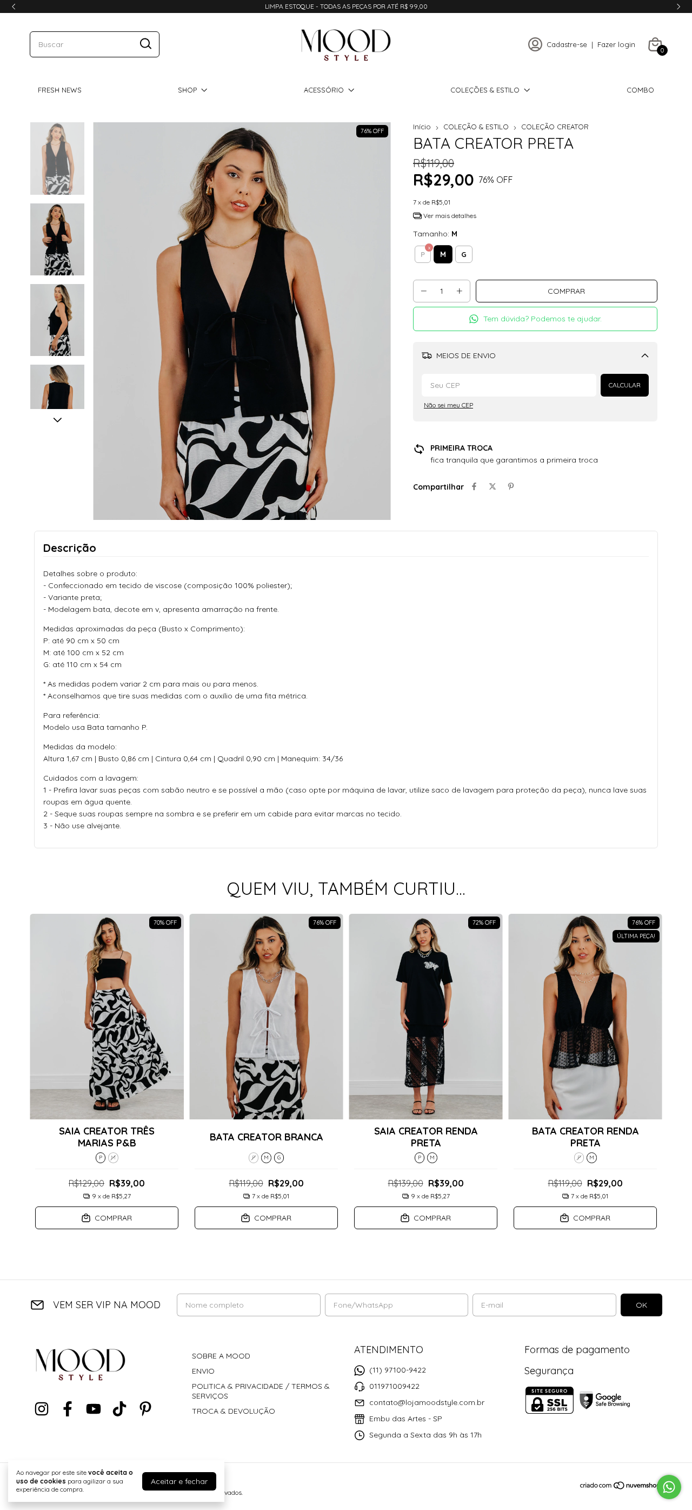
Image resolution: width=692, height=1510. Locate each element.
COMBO (640, 89)
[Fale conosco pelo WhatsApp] (669, 1487)
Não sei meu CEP (448, 405)
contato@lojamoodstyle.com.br (426, 1402)
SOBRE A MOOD (221, 1356)
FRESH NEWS (60, 89)
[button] (535, 319)
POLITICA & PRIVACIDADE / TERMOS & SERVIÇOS (261, 1391)
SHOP (187, 89)
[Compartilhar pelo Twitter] (492, 487)
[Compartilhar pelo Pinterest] (511, 487)
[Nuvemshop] (621, 1487)
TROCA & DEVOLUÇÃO (233, 1411)
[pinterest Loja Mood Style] (145, 1409)
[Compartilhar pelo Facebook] (474, 487)
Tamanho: (435, 234)
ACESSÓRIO (324, 89)
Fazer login (616, 44)
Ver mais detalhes (449, 216)
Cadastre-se (567, 44)
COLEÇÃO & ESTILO (476, 126)
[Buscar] (145, 44)
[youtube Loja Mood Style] (93, 1409)
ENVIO (203, 1371)
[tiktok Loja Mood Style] (119, 1409)
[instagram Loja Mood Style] (42, 1409)
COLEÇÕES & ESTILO (485, 89)
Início (422, 126)
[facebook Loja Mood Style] (67, 1409)
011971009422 (394, 1386)
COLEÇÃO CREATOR (555, 126)
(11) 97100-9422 (397, 1370)
